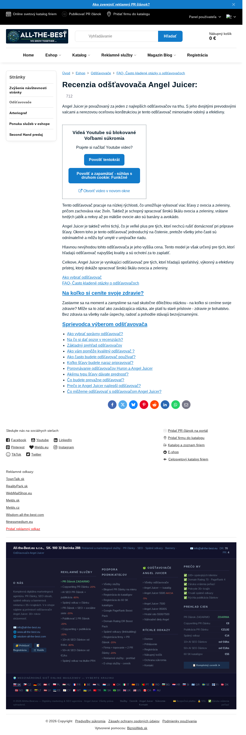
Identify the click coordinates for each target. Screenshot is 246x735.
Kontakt (143, 704)
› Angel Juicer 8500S (155, 608)
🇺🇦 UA (87, 690)
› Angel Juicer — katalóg (157, 587)
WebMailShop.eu (19, 493)
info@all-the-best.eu (205, 548)
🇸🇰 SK (17, 684)
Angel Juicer (146, 701)
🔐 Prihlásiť (23, 645)
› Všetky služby (111, 584)
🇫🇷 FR (76, 684)
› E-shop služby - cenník (116, 663)
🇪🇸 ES (135, 684)
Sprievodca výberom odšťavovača (104, 324)
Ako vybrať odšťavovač (82, 277)
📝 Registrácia (26, 647)
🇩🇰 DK (224, 684)
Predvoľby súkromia (90, 721)
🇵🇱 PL (56, 684)
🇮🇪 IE (28, 690)
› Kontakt (148, 665)
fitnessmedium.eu (19, 522)
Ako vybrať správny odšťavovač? (95, 334)
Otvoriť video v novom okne (106, 191)
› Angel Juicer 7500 (154, 603)
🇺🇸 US (137, 690)
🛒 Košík (39, 650)
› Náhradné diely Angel (156, 619)
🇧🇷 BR (117, 690)
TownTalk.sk (15, 479)
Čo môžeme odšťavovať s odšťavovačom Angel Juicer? (114, 391)
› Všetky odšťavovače (156, 582)
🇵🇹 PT (145, 684)
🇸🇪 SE (205, 684)
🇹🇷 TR (97, 690)
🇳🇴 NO (19, 690)
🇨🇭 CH (116, 684)
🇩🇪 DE (37, 684)
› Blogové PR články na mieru (119, 589)
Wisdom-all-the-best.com (25, 515)
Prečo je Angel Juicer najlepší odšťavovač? (104, 386)
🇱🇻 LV (47, 690)
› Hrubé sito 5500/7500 (156, 614)
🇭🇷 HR (176, 684)
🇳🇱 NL (96, 684)
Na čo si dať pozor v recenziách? (95, 340)
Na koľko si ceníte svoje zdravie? (103, 293)
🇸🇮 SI (186, 684)
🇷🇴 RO (155, 684)
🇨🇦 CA (147, 690)
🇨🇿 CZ (27, 684)
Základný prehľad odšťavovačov (94, 345)
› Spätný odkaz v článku (75, 602)
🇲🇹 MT (77, 690)
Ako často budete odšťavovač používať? (101, 357)
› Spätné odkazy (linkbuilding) (119, 631)
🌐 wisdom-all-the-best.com (29, 636)
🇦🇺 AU (156, 690)
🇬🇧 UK (127, 690)
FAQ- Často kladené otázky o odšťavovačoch (100, 283)
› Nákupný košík (152, 654)
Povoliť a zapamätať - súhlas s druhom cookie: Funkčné (104, 175)
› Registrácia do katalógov (117, 594)
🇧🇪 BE (86, 684)
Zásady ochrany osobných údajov (134, 721)
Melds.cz (12, 507)
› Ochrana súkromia (154, 660)
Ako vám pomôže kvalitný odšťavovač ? (101, 351)
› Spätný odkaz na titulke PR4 (78, 660)
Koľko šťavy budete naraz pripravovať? (100, 363)
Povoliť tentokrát (104, 160)
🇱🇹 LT (37, 690)
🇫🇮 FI (215, 684)
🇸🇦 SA (107, 690)
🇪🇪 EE (57, 690)
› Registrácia (150, 649)
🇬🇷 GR (195, 684)
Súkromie (160, 701)
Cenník (133, 701)
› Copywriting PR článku (78, 586)
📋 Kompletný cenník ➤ (206, 665)
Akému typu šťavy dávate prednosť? (98, 374)
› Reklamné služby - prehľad (118, 658)
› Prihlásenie (150, 644)
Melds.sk (12, 500)
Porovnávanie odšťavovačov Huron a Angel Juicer (110, 368)
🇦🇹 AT (46, 684)
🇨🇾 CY (67, 690)
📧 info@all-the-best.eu (27, 627)
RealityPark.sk (17, 486)
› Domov (148, 638)
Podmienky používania (179, 721)
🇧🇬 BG (166, 684)
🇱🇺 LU (106, 684)
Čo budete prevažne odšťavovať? (95, 380)
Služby (123, 701)
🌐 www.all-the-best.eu (26, 631)
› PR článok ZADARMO (75, 581)
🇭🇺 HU (66, 684)
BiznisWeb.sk (137, 728)
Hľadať (170, 36)
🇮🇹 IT (126, 684)
